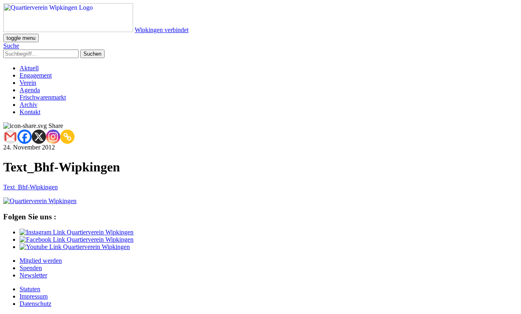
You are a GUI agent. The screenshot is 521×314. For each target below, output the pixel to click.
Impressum (34, 296)
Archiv (28, 104)
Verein (28, 82)
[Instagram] (53, 137)
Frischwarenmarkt (43, 97)
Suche (11, 45)
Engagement (36, 75)
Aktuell (29, 68)
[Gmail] (10, 137)
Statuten (30, 289)
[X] (39, 137)
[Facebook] (25, 137)
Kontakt (30, 111)
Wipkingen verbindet (161, 29)
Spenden (31, 267)
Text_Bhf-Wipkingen (30, 187)
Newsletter (33, 275)
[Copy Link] (67, 137)
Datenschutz (35, 303)
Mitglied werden (41, 260)
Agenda (30, 90)
